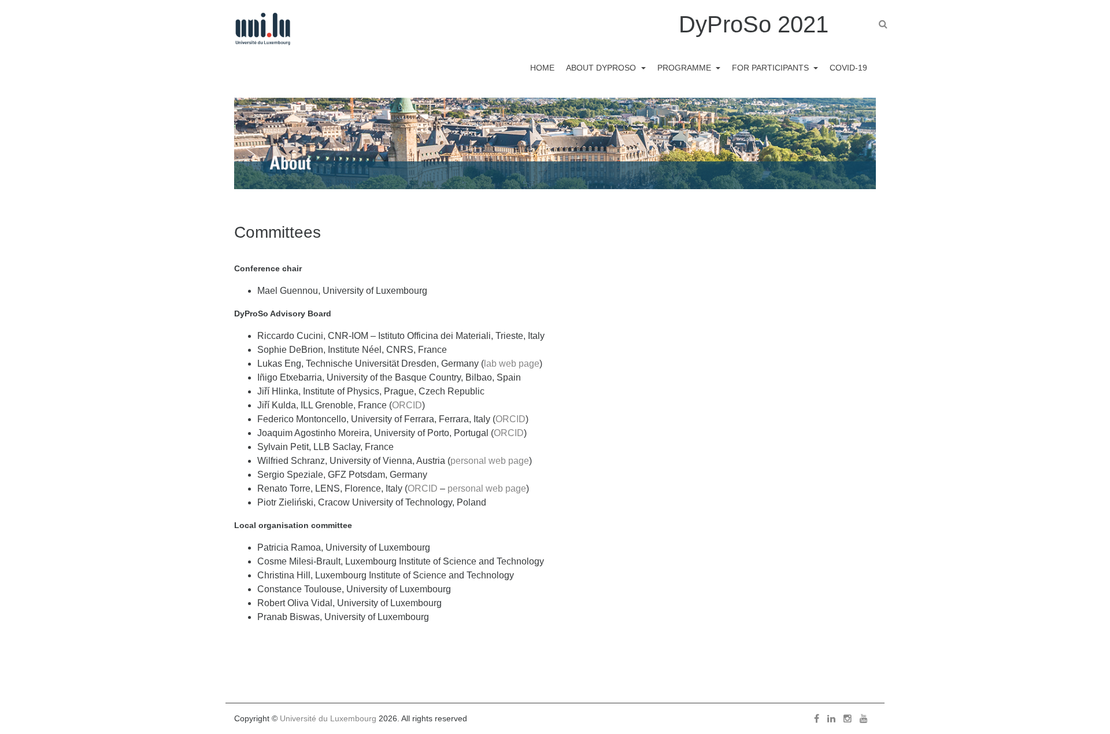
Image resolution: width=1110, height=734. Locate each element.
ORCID (407, 405)
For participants (771, 67)
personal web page (489, 461)
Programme (685, 67)
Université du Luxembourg (328, 718)
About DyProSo (602, 67)
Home (542, 67)
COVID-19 (848, 67)
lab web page (511, 363)
